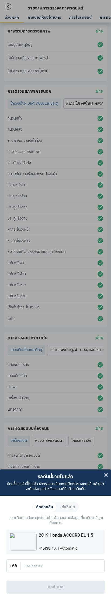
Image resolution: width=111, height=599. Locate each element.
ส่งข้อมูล (56, 587)
